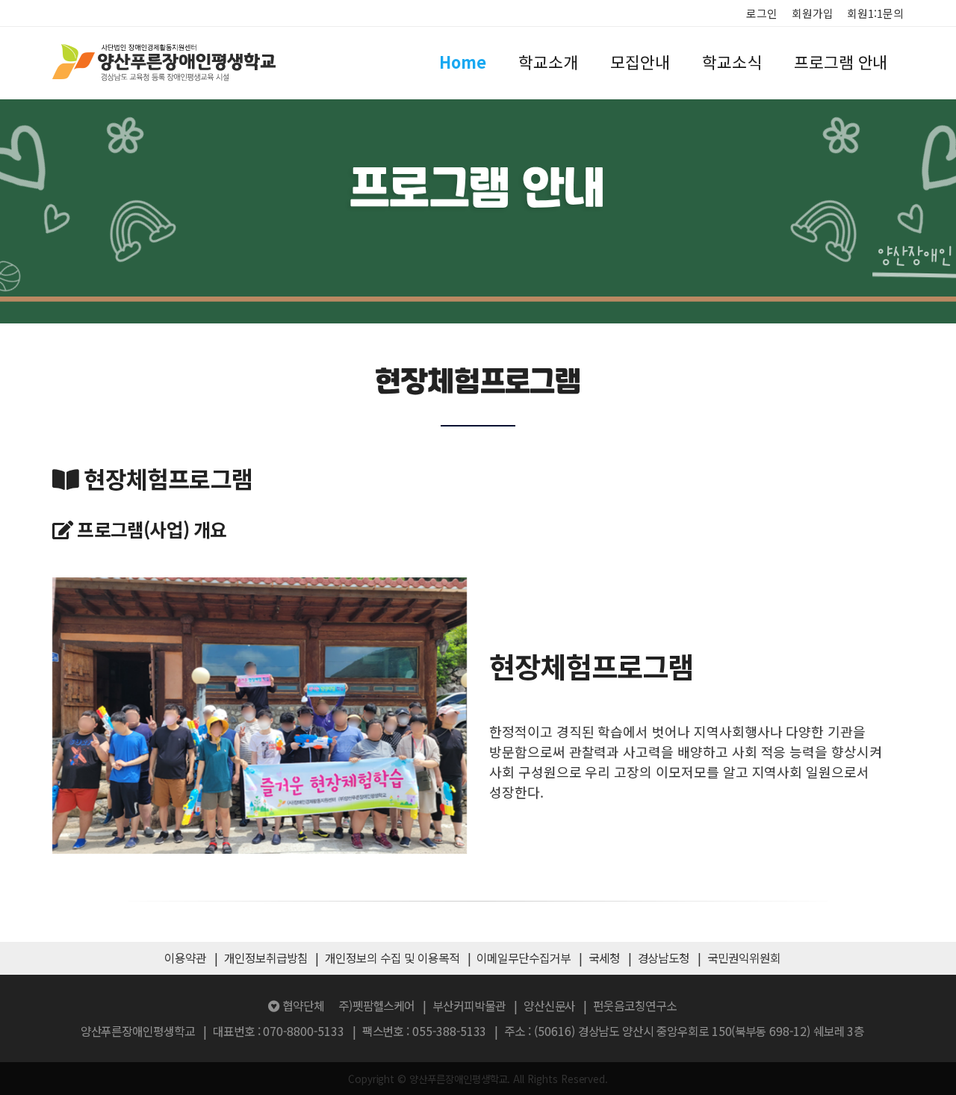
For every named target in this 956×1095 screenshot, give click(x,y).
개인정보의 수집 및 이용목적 (392, 958)
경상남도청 (664, 958)
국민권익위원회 (743, 958)
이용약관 (185, 958)
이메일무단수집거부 (523, 958)
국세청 (604, 958)
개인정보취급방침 (266, 958)
